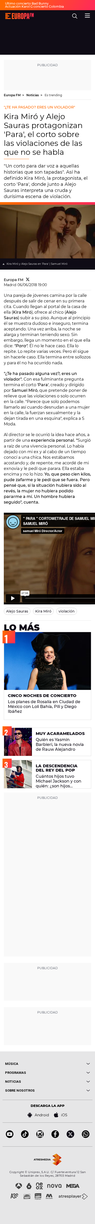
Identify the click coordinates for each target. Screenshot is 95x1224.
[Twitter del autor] (28, 279)
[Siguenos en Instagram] (40, 1136)
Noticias (33, 95)
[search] (74, 16)
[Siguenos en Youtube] (9, 1136)
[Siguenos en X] (70, 1136)
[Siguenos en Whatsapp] (85, 1136)
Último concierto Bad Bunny (27, 3)
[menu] (87, 15)
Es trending (53, 95)
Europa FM (12, 95)
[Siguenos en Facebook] (55, 1136)
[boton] (69, 1064)
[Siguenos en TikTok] (25, 1136)
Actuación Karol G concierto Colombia (34, 6)
